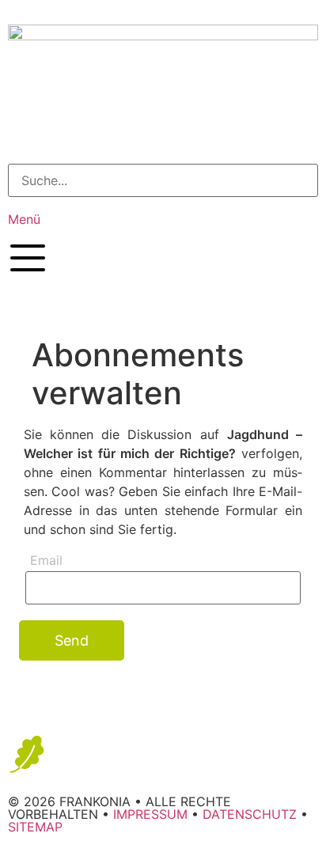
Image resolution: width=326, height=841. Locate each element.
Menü (24, 219)
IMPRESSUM (150, 814)
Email (46, 561)
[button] (163, 138)
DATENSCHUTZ (250, 814)
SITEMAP (35, 827)
